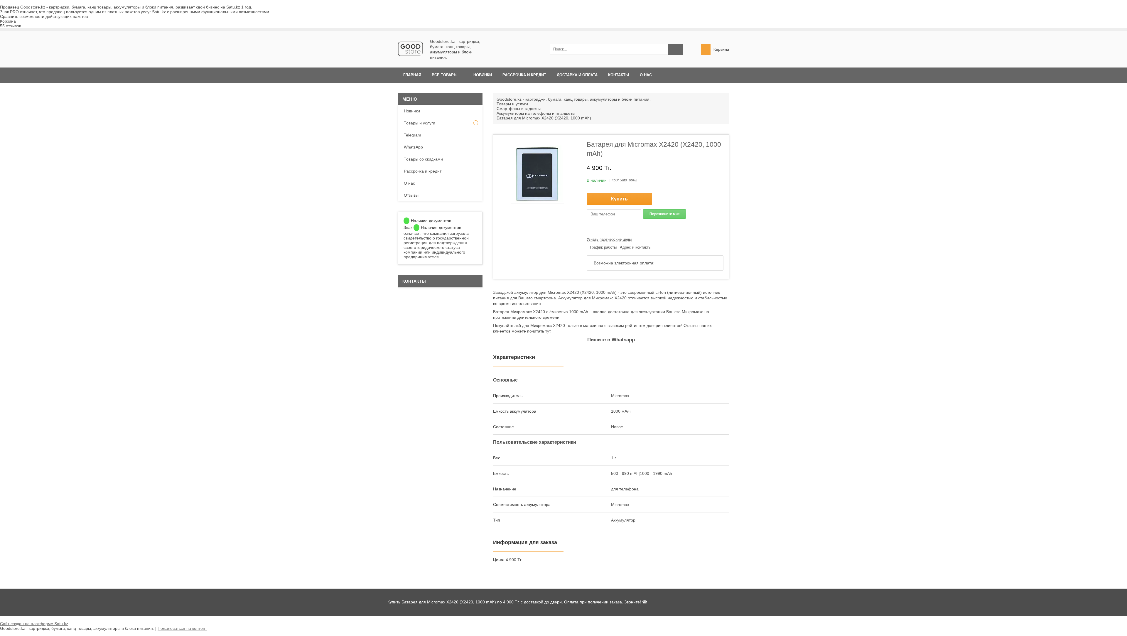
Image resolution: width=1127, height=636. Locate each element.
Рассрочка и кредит (524, 75)
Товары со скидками (423, 159)
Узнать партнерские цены (609, 239)
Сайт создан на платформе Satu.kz (34, 623)
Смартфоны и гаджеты (519, 108)
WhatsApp (413, 147)
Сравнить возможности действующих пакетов (44, 16)
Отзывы (411, 195)
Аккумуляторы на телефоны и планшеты (536, 113)
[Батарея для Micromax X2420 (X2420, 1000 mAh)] (537, 174)
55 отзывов (10, 25)
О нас (646, 75)
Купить (619, 198)
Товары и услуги (512, 104)
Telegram (412, 135)
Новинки (482, 75)
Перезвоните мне (664, 214)
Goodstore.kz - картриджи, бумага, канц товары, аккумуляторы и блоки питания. (574, 99)
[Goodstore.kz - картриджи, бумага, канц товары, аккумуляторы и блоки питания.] (410, 60)
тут (547, 331)
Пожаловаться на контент (182, 628)
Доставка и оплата (577, 75)
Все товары (445, 75)
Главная (412, 75)
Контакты (618, 75)
